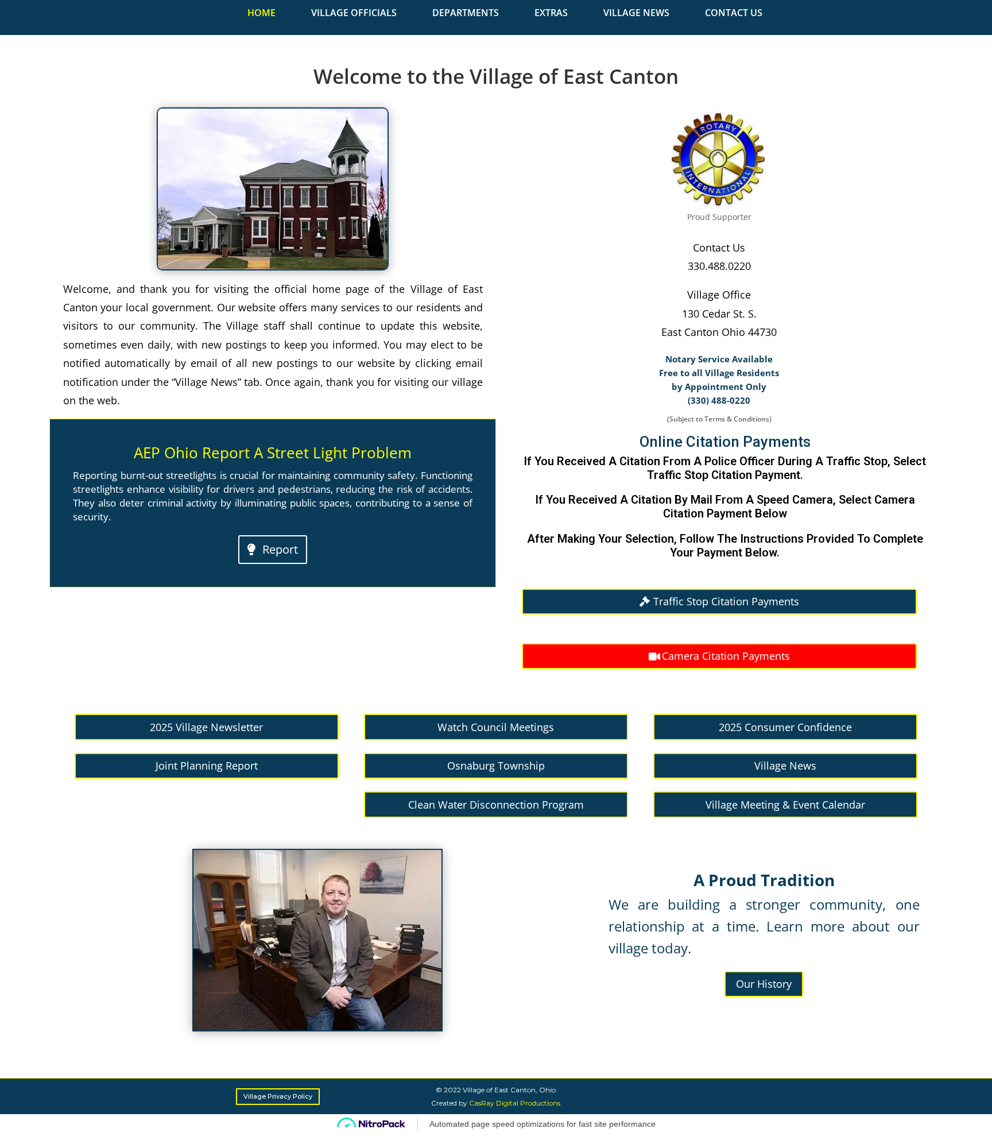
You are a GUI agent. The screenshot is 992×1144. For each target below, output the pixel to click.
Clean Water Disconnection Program (496, 804)
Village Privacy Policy (277, 1096)
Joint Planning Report (207, 765)
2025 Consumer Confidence (785, 727)
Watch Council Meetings (495, 727)
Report (280, 549)
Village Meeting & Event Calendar (785, 804)
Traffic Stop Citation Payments (726, 601)
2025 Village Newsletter (206, 727)
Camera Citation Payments (726, 656)
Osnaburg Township (496, 765)
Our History (764, 984)
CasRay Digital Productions (514, 1103)
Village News (785, 765)
